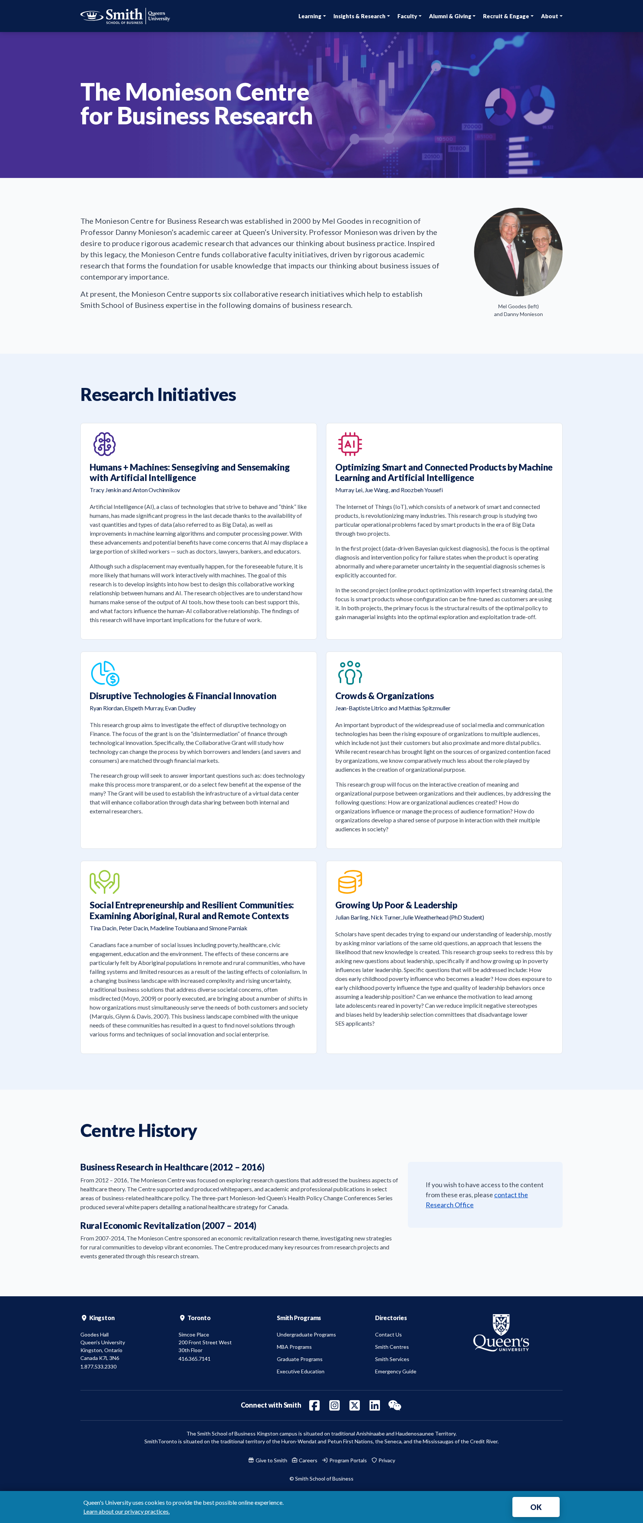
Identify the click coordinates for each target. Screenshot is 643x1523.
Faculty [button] (407, 16)
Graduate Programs (300, 1359)
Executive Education (300, 1371)
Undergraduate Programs (306, 1334)
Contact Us (388, 1334)
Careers (307, 1460)
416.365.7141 (195, 1358)
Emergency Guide (395, 1371)
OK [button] (536, 1507)
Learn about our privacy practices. (126, 1511)
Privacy (386, 1460)
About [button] (549, 16)
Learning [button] (310, 16)
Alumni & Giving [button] (450, 16)
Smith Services (392, 1359)
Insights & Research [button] (359, 16)
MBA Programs (294, 1347)
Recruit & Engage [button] (506, 16)
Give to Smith (271, 1460)
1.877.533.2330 (98, 1366)
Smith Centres (392, 1347)
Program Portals (347, 1460)
